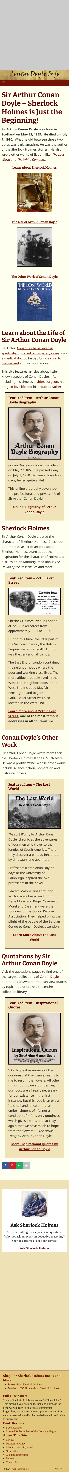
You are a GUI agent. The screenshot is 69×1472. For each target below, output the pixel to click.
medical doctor (15, 358)
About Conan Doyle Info (20, 1447)
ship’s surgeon (47, 381)
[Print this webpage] (26, 1165)
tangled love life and (17, 387)
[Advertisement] (34, 36)
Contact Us (12, 1462)
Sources (10, 1458)
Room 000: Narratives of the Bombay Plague (31, 1431)
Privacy (10, 1439)
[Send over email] (19, 1165)
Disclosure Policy (15, 1443)
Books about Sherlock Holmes (25, 1384)
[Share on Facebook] (5, 1165)
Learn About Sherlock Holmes (34, 167)
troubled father (49, 387)
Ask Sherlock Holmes (34, 1248)
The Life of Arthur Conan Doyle (34, 222)
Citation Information (17, 1454)
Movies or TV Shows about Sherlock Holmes (33, 1388)
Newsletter (12, 1451)
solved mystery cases (40, 353)
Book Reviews (14, 1427)
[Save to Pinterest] (12, 1165)
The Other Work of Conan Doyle (34, 277)
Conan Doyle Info (21, 1469)
